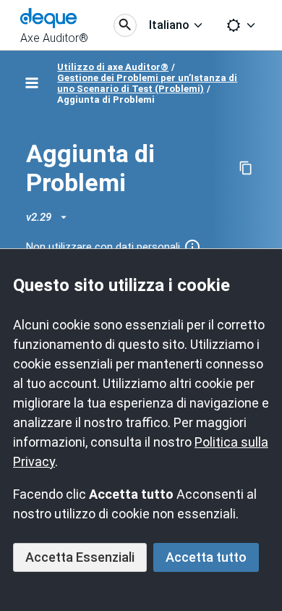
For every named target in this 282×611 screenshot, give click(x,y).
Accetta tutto (206, 557)
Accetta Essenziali (79, 557)
